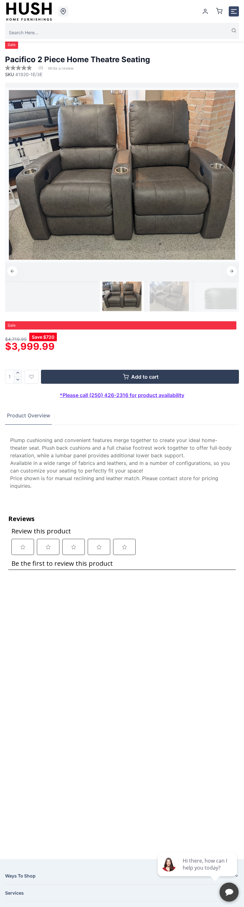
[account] (205, 11)
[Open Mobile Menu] (234, 11)
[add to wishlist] (31, 377)
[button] (12, 271)
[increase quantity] (18, 373)
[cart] (219, 11)
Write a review (60, 68)
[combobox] (122, 32)
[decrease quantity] (18, 380)
